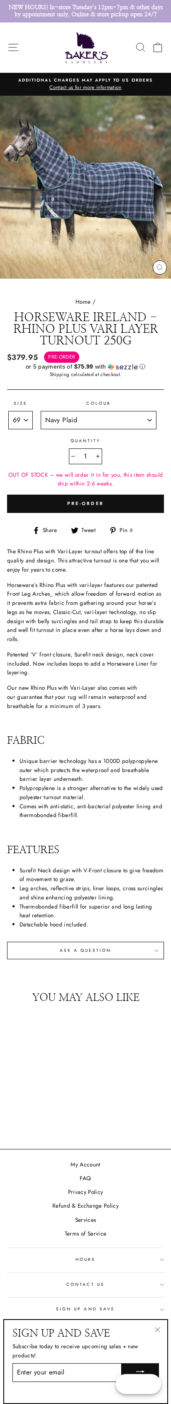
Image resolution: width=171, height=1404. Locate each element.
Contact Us (85, 1284)
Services (85, 1220)
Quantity (85, 441)
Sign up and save (85, 1309)
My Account (85, 1164)
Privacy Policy (85, 1192)
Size (20, 403)
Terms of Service (85, 1233)
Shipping (60, 374)
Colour (98, 403)
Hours (85, 1259)
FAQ (85, 1178)
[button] (85, 367)
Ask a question (86, 950)
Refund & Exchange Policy (85, 1205)
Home (83, 301)
